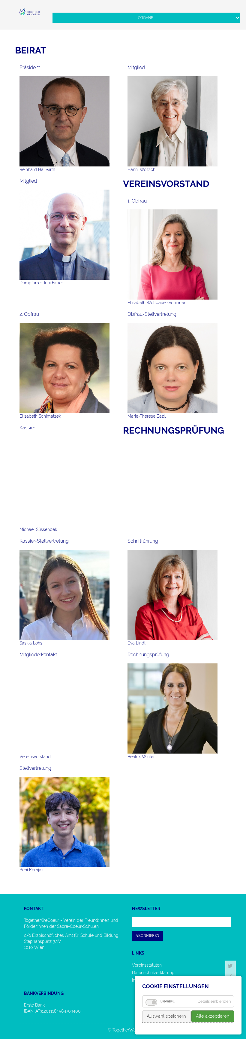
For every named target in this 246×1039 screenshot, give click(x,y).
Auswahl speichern (166, 1016)
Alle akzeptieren (213, 1016)
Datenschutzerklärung (153, 972)
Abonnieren (147, 936)
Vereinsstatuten (147, 965)
